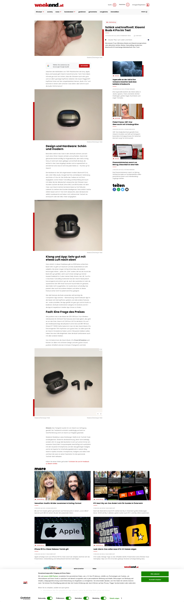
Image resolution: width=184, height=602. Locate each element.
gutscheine (93, 12)
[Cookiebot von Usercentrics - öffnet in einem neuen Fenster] (25, 598)
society (50, 12)
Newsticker (122, 4)
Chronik (117, 76)
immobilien (115, 12)
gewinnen (82, 12)
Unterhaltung (112, 22)
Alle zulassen (155, 574)
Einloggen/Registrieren (138, 5)
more (143, 12)
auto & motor (79, 569)
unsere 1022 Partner (51, 576)
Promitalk (117, 118)
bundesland (68, 12)
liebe (94, 569)
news (57, 12)
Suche (110, 5)
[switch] (68, 598)
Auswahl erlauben (155, 579)
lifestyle (39, 12)
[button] (98, 413)
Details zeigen (114, 598)
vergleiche (104, 12)
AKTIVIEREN (84, 66)
